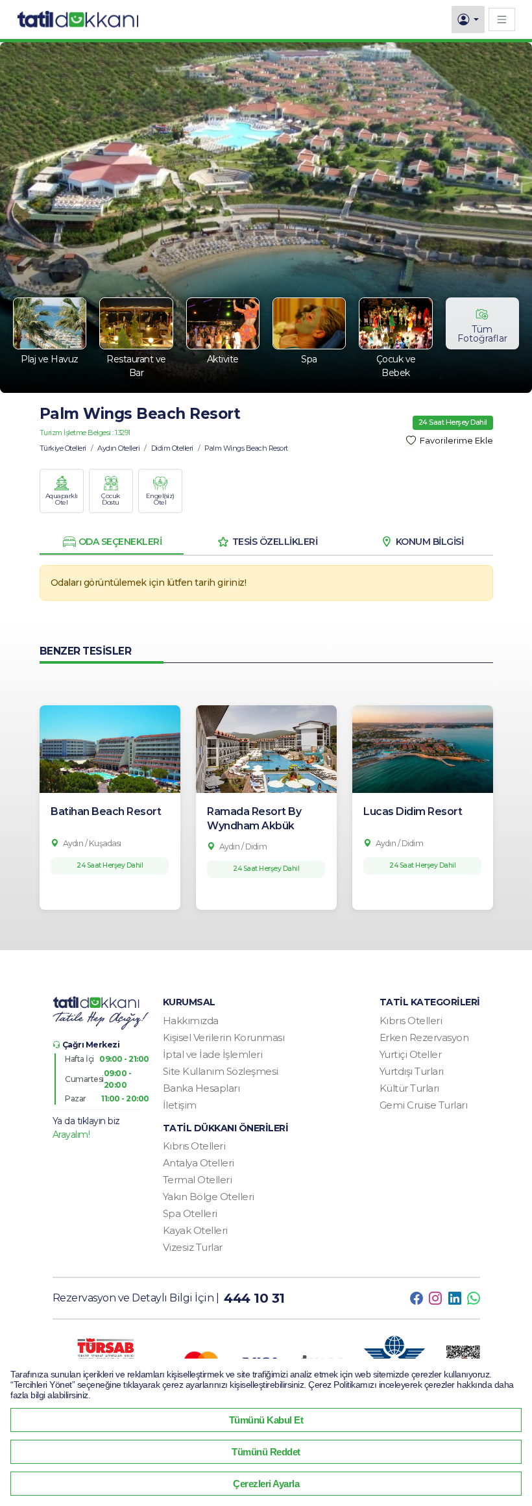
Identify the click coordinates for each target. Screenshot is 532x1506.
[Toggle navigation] (502, 19)
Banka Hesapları (201, 1088)
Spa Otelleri (190, 1213)
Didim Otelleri (172, 448)
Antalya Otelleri (198, 1163)
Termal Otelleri (197, 1179)
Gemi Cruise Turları (424, 1105)
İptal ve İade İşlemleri (213, 1054)
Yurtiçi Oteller (411, 1054)
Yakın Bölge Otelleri (208, 1196)
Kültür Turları (409, 1088)
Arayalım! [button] (71, 1134)
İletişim (180, 1105)
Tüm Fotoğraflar (482, 333)
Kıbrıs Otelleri (411, 1020)
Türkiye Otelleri (63, 448)
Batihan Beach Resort (106, 811)
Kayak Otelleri (195, 1230)
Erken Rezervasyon (424, 1037)
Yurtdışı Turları (412, 1071)
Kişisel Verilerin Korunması (224, 1037)
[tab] (112, 541)
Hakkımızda (191, 1020)
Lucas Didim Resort (412, 811)
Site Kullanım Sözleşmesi (220, 1071)
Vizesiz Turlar (193, 1247)
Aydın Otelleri (118, 448)
